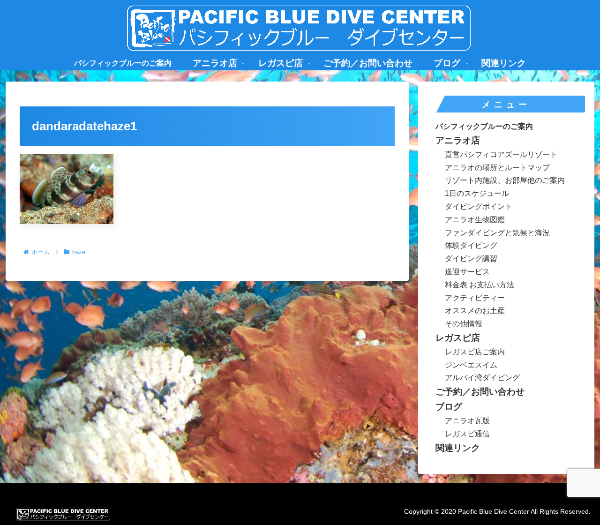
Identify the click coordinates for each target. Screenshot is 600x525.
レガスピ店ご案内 (475, 352)
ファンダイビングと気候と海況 (497, 233)
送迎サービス (467, 272)
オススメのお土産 (475, 311)
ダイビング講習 (471, 258)
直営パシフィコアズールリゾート (501, 154)
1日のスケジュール (477, 193)
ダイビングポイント (478, 206)
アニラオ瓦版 (467, 421)
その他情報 (463, 324)
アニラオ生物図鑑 (475, 220)
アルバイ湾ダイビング (482, 378)
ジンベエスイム (471, 365)
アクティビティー (475, 298)
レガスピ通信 (467, 434)
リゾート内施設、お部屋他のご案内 (505, 180)
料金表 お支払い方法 (479, 285)
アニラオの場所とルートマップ (497, 168)
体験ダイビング (471, 245)
